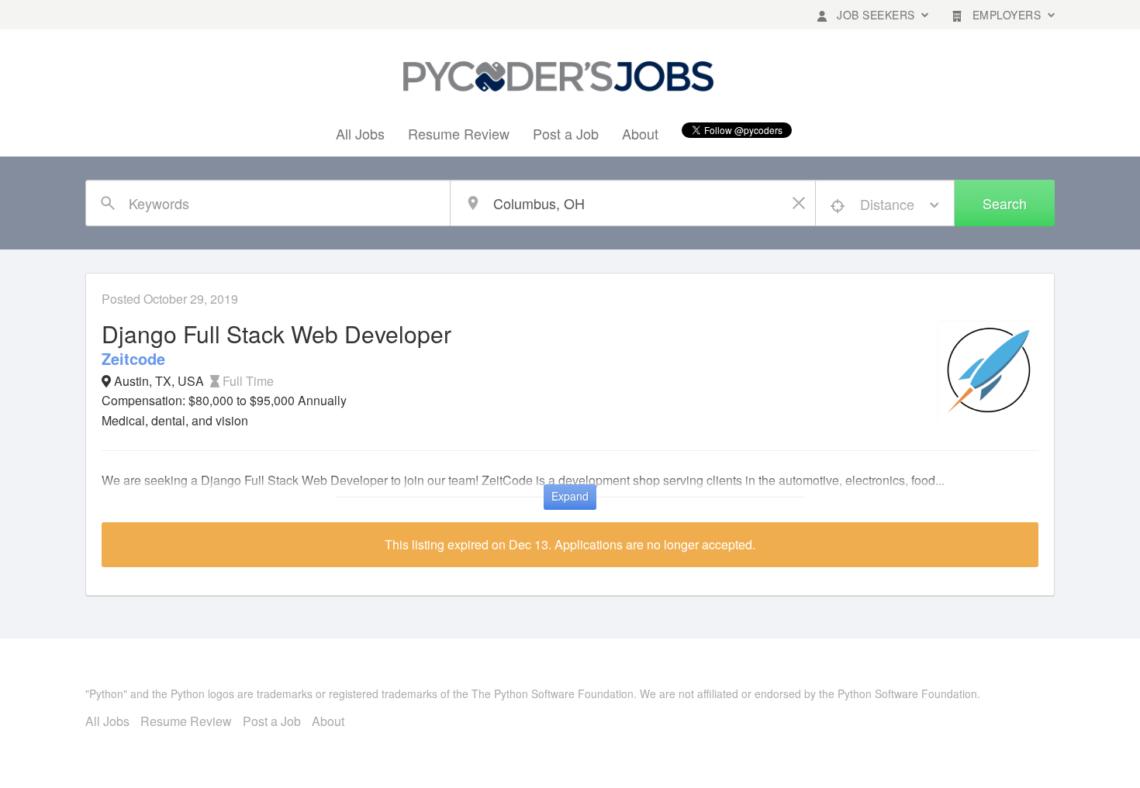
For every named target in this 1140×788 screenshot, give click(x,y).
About (640, 133)
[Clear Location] (800, 203)
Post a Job (566, 133)
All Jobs (360, 133)
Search (1005, 203)
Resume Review (459, 133)
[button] (873, 14)
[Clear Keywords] (435, 203)
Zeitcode (133, 358)
